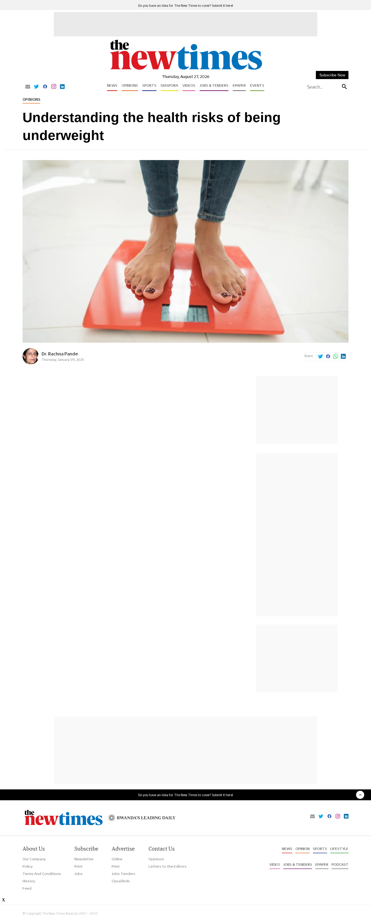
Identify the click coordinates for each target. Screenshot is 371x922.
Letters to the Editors (168, 866)
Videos (189, 85)
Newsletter (84, 859)
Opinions (130, 85)
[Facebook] (45, 87)
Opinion (302, 848)
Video (274, 864)
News (112, 85)
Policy (28, 866)
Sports (149, 85)
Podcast (340, 864)
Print (78, 866)
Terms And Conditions (42, 873)
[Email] (27, 87)
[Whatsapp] (335, 357)
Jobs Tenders (123, 873)
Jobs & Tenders (214, 85)
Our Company (34, 859)
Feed (27, 888)
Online (117, 859)
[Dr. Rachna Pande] (31, 363)
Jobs (78, 873)
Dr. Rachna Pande (60, 353)
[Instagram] (53, 87)
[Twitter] (36, 87)
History (29, 881)
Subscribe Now (332, 75)
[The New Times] (185, 70)
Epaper (239, 85)
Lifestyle (339, 848)
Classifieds (121, 881)
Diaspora (169, 85)
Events (257, 85)
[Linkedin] (62, 87)
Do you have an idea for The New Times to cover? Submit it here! (185, 5)
